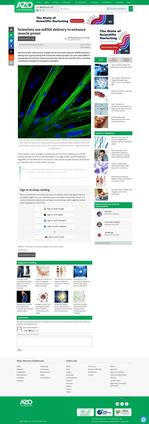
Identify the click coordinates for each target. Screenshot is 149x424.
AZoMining (44, 366)
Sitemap (113, 378)
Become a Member (95, 369)
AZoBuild (20, 381)
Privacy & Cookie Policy (118, 375)
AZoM (19, 366)
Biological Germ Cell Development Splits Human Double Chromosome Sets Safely (43, 308)
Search (112, 366)
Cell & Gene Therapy (112, 222)
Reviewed (86, 47)
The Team (91, 366)
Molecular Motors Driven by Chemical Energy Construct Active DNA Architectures (63, 307)
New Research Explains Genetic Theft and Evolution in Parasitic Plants (63, 282)
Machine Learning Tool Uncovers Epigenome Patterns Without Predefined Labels (121, 140)
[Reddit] (11, 57)
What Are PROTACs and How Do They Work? (121, 92)
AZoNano (20, 369)
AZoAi (42, 375)
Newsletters (92, 372)
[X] (11, 52)
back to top (123, 398)
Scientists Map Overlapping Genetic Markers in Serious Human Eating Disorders (24, 283)
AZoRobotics (21, 372)
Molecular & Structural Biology (36, 246)
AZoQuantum (45, 372)
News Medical (45, 378)
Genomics (108, 211)
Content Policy (115, 381)
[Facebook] (11, 46)
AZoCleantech (22, 375)
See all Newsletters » (103, 243)
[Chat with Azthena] (143, 419)
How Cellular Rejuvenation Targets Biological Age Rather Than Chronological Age (121, 81)
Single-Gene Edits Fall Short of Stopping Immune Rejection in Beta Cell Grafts (43, 282)
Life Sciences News (56, 246)
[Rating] (11, 35)
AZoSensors (44, 369)
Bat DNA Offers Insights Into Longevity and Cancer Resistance (121, 192)
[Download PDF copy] (11, 29)
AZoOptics (20, 378)
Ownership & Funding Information (118, 384)
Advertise (113, 369)
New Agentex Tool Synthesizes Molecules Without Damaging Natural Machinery (81, 282)
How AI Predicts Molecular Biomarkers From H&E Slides (121, 66)
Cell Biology (108, 233)
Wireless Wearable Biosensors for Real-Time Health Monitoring (120, 119)
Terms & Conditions (117, 372)
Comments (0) (23, 250)
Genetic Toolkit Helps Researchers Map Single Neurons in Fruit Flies (120, 165)
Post (19, 350)
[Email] (11, 63)
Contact (91, 375)
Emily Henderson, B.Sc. (35, 44)
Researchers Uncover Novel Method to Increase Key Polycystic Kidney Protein (25, 307)
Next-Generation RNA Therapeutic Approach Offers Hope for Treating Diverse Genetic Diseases (120, 153)
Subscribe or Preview (111, 214)
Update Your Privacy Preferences (34, 421)
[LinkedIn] (11, 40)
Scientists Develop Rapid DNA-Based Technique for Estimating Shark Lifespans (80, 308)
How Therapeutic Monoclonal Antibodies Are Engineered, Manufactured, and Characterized (121, 107)
